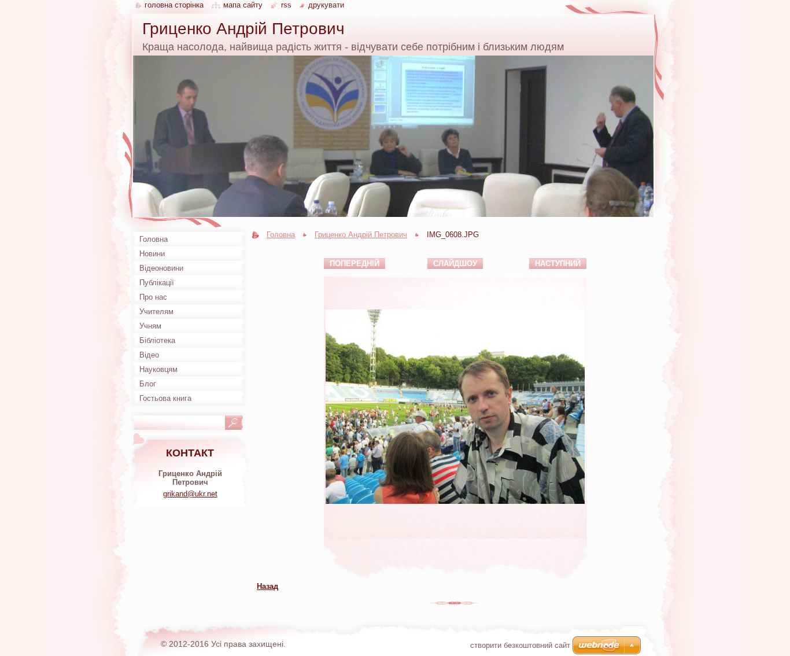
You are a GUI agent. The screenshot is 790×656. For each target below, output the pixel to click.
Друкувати (326, 5)
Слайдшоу (455, 263)
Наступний (558, 263)
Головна (281, 234)
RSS (287, 5)
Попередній (354, 263)
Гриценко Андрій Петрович (361, 234)
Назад (267, 586)
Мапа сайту (243, 5)
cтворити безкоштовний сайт (520, 645)
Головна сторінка (174, 5)
